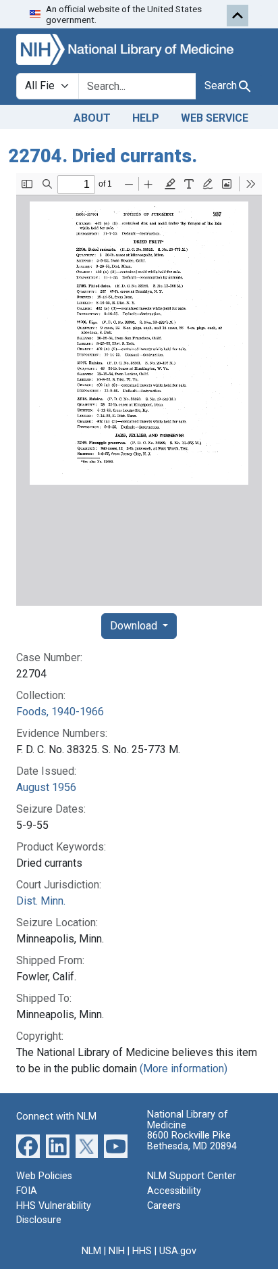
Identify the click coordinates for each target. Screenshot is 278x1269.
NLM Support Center (191, 1176)
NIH (117, 1251)
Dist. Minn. (40, 900)
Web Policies (44, 1176)
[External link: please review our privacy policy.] (28, 1145)
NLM (91, 1251)
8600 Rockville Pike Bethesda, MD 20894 (192, 1141)
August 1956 (46, 787)
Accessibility (174, 1191)
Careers (164, 1206)
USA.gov (177, 1251)
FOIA (26, 1191)
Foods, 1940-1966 (60, 711)
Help (145, 118)
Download (135, 625)
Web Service (214, 118)
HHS (142, 1251)
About (92, 118)
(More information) (183, 1068)
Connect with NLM (56, 1116)
